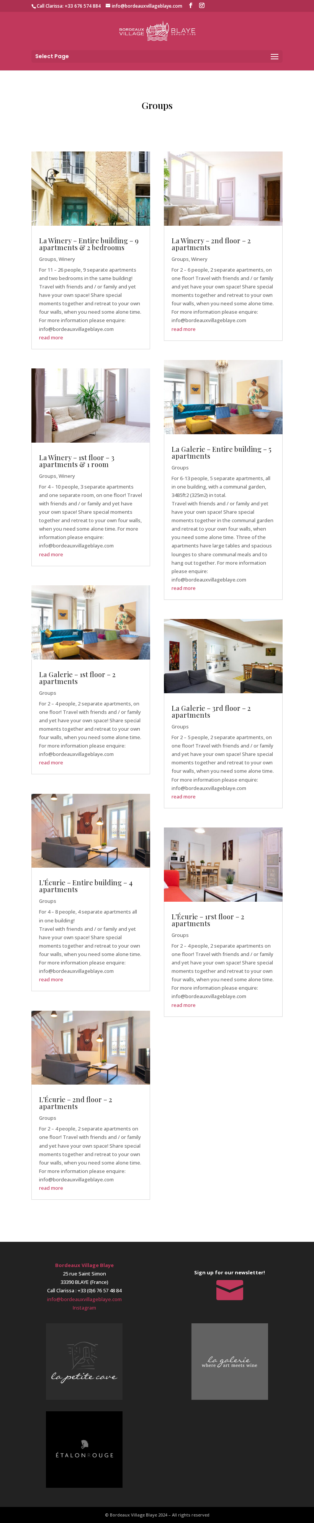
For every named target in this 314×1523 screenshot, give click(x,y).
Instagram (84, 1307)
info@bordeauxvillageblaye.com (84, 1299)
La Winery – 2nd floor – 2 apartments (211, 244)
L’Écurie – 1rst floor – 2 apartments (208, 920)
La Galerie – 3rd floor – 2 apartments (211, 712)
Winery (67, 259)
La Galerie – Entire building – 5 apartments (221, 453)
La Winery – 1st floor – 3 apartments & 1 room (76, 461)
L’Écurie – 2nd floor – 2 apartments (75, 1103)
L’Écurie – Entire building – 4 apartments (85, 886)
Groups (47, 259)
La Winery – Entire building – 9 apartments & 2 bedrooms (89, 244)
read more (51, 337)
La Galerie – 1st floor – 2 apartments (77, 678)
